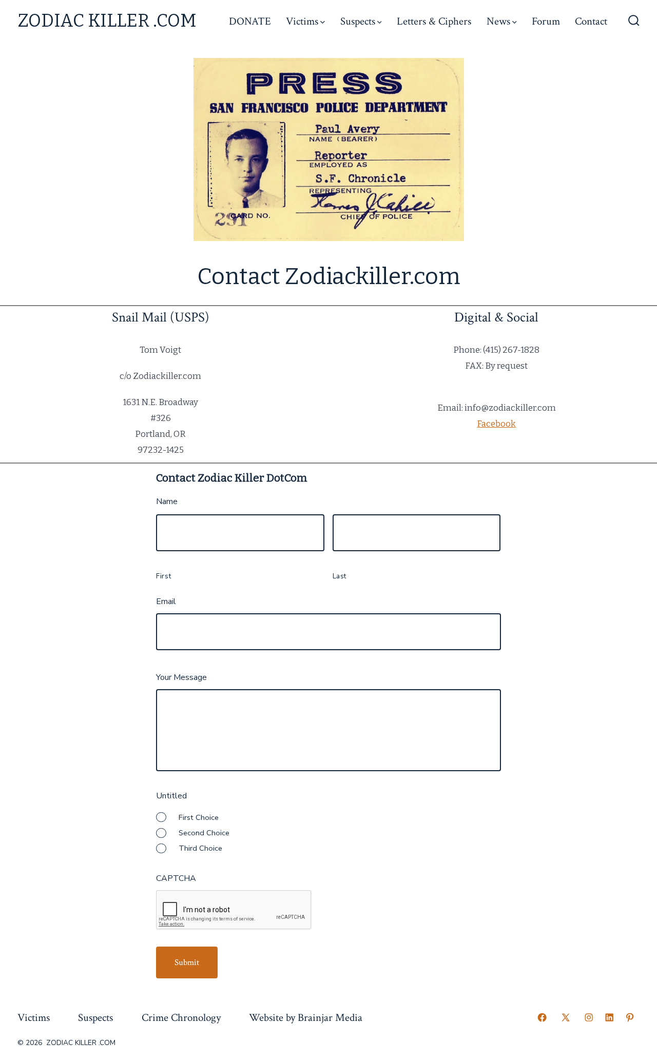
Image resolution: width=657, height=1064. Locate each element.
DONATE (250, 21)
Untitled (171, 796)
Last (340, 576)
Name (167, 501)
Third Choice (200, 848)
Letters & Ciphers (434, 21)
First (163, 576)
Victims (302, 21)
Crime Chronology (181, 1018)
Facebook (496, 423)
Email (166, 601)
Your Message (181, 677)
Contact (591, 21)
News (498, 21)
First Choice (199, 817)
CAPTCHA (176, 878)
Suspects (357, 21)
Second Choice (204, 833)
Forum (546, 21)
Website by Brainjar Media (305, 1018)
